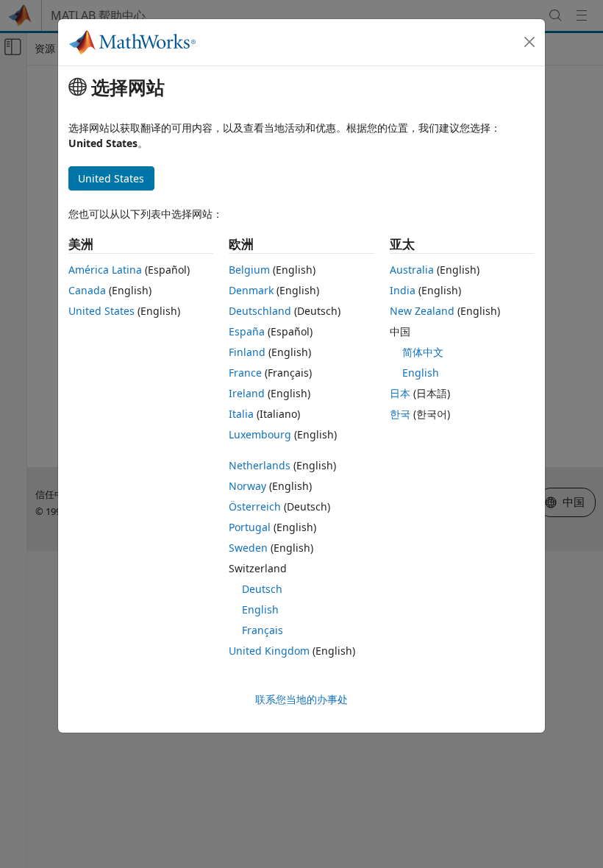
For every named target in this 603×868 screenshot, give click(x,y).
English (260, 609)
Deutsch (262, 589)
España (247, 331)
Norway (247, 486)
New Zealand (422, 311)
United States (101, 311)
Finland (247, 352)
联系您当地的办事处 (301, 699)
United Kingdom (269, 651)
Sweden (248, 548)
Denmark (251, 290)
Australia (412, 270)
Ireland (247, 393)
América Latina (105, 270)
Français (262, 630)
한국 (400, 414)
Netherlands (259, 465)
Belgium (249, 270)
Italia (241, 414)
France (245, 373)
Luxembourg (260, 434)
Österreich (255, 506)
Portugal (250, 527)
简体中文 (422, 352)
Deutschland (260, 311)
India (402, 290)
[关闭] (529, 42)
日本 (400, 393)
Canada (87, 290)
